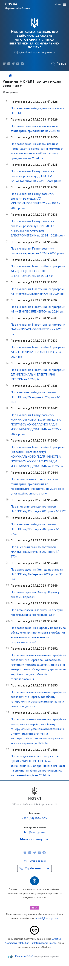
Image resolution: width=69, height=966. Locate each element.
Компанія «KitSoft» (25, 957)
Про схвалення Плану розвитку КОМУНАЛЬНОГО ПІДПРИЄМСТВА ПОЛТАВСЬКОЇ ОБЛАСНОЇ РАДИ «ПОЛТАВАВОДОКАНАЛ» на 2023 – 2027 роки (36, 425)
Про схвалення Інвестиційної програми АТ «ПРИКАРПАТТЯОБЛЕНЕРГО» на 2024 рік (38, 352)
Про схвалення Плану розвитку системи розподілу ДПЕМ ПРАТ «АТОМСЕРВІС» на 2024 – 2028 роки (36, 176)
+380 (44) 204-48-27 (34, 818)
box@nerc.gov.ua (34, 832)
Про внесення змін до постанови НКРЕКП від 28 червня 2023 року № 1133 (35, 397)
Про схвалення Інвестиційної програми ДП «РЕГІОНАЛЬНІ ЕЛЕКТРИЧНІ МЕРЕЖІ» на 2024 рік (38, 374)
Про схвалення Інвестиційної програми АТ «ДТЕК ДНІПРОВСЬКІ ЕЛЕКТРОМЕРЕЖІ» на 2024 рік (38, 271)
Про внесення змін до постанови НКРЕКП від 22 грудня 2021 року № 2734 (35, 552)
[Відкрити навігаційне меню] (64, 4)
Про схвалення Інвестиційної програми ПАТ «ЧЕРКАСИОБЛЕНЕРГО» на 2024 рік (38, 329)
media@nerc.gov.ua (47, 918)
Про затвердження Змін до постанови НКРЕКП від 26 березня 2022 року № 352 (37, 574)
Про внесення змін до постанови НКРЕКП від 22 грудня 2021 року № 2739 (35, 529)
